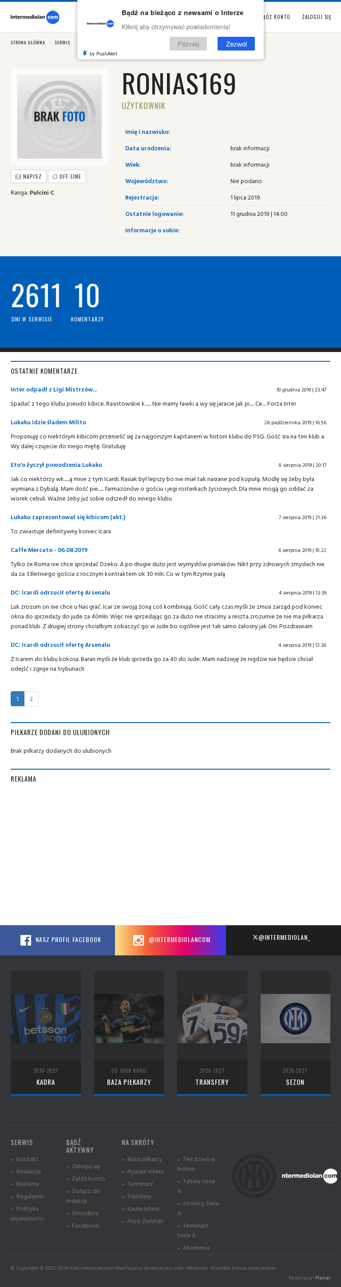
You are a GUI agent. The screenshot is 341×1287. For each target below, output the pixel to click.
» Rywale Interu (143, 1171)
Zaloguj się (316, 16)
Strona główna (28, 42)
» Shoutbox (82, 1212)
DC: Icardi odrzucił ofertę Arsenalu (60, 592)
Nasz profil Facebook (67, 939)
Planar (322, 1277)
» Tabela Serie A (196, 1185)
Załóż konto (274, 16)
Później (188, 43)
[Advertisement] (170, 854)
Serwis (62, 42)
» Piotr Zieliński (142, 1220)
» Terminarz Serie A (193, 1230)
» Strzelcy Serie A (198, 1207)
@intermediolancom (178, 939)
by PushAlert (103, 53)
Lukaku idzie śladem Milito (48, 421)
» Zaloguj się (83, 1165)
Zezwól (236, 43)
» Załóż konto (85, 1178)
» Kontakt (25, 1158)
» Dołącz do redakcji (83, 1195)
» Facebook (82, 1225)
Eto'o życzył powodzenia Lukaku (56, 464)
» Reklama (25, 1183)
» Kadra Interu (140, 1208)
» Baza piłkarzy (142, 1158)
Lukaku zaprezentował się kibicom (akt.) (68, 516)
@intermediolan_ (284, 937)
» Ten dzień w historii (196, 1163)
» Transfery (136, 1196)
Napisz (31, 176)
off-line (69, 176)
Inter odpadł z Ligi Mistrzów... (54, 389)
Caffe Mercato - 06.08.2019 (49, 549)
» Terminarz (137, 1183)
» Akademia (193, 1247)
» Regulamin (27, 1196)
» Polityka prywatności (27, 1213)
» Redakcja (26, 1171)
